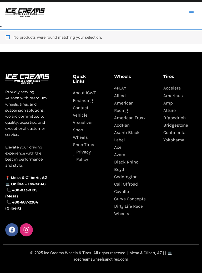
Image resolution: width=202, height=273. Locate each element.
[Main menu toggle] (191, 12)
